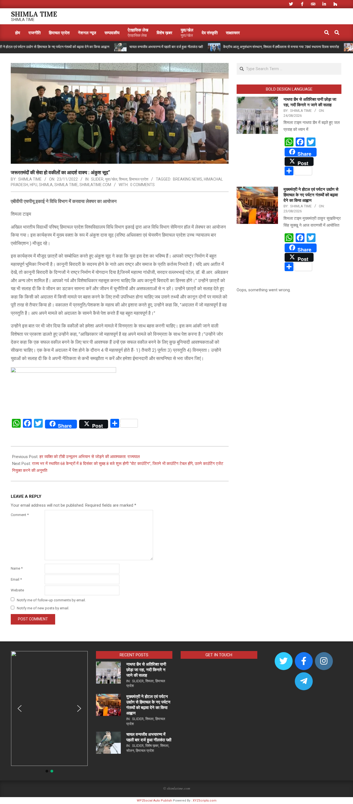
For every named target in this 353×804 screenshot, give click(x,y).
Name (17, 568)
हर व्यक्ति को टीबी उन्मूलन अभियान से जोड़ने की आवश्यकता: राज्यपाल (89, 456)
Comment (20, 515)
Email (16, 579)
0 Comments (142, 185)
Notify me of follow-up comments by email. (51, 600)
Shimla (46, 185)
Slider (97, 179)
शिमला (123, 179)
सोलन (130, 751)
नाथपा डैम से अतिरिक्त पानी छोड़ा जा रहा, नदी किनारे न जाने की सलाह (146, 670)
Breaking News (187, 179)
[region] (49, 712)
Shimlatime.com (95, 185)
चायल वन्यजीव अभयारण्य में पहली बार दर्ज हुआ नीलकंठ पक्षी (150, 47)
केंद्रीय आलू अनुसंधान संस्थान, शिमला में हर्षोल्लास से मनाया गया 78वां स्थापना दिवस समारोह (265, 47)
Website (17, 590)
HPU (33, 185)
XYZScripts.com (204, 800)
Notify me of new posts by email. (43, 608)
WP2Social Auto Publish (154, 800)
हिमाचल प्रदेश (138, 179)
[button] (19, 708)
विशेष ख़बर (152, 746)
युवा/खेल (111, 179)
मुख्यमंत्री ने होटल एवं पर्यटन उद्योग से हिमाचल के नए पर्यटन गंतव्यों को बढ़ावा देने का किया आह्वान (311, 195)
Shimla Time (66, 185)
